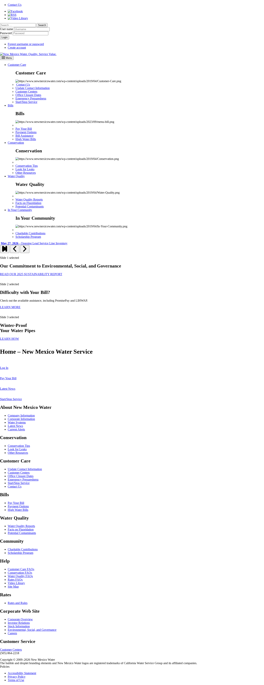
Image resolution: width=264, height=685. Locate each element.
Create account (17, 47)
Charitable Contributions (30, 233)
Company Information (21, 415)
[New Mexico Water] (28, 54)
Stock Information (19, 626)
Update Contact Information (32, 88)
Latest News (15, 426)
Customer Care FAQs (21, 569)
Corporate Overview (20, 619)
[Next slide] (24, 249)
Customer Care (17, 64)
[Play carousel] (4, 249)
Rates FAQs (15, 579)
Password (6, 33)
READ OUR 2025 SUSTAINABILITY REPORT (31, 274)
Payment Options (26, 132)
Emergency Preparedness (30, 98)
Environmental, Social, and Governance (32, 629)
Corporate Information (21, 419)
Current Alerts (16, 429)
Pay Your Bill (23, 128)
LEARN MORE (10, 307)
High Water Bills (25, 139)
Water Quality (16, 176)
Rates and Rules (17, 603)
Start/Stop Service (26, 102)
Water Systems (17, 422)
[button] (42, 25)
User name (6, 29)
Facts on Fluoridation (28, 203)
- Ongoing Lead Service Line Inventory (34, 243)
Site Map (13, 586)
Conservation (16, 142)
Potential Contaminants (29, 206)
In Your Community (20, 210)
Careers (12, 633)
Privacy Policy (17, 676)
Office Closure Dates (28, 95)
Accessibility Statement (22, 673)
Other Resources (25, 172)
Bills (10, 105)
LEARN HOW (9, 338)
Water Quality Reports (29, 199)
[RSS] (12, 14)
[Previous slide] (14, 249)
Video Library (16, 583)
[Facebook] (15, 11)
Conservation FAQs (20, 572)
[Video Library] (18, 18)
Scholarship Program (28, 236)
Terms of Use (16, 680)
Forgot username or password (26, 44)
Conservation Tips (26, 165)
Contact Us (23, 84)
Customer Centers (26, 91)
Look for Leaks (24, 169)
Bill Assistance (24, 135)
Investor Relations (19, 622)
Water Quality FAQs (20, 576)
